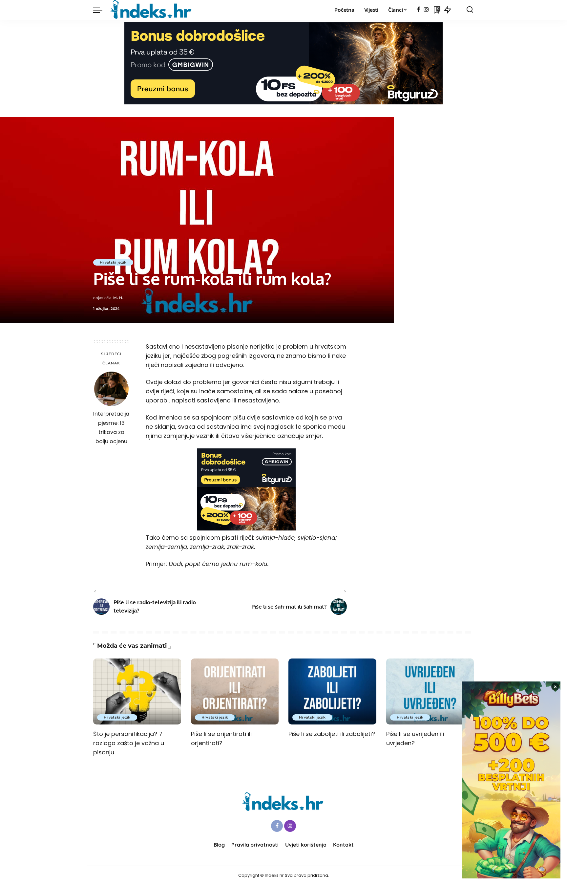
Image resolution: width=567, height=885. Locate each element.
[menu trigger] (101, 10)
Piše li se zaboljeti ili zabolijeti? (331, 734)
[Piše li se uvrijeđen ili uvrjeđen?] (430, 691)
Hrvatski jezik (113, 262)
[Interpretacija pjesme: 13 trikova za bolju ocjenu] (111, 389)
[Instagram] (426, 10)
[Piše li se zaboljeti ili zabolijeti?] (332, 691)
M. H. (118, 297)
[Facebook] (418, 10)
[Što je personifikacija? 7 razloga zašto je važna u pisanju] (137, 691)
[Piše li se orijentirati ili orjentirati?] (235, 691)
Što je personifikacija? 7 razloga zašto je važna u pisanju (128, 743)
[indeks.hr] (152, 10)
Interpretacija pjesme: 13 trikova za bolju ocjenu (111, 427)
